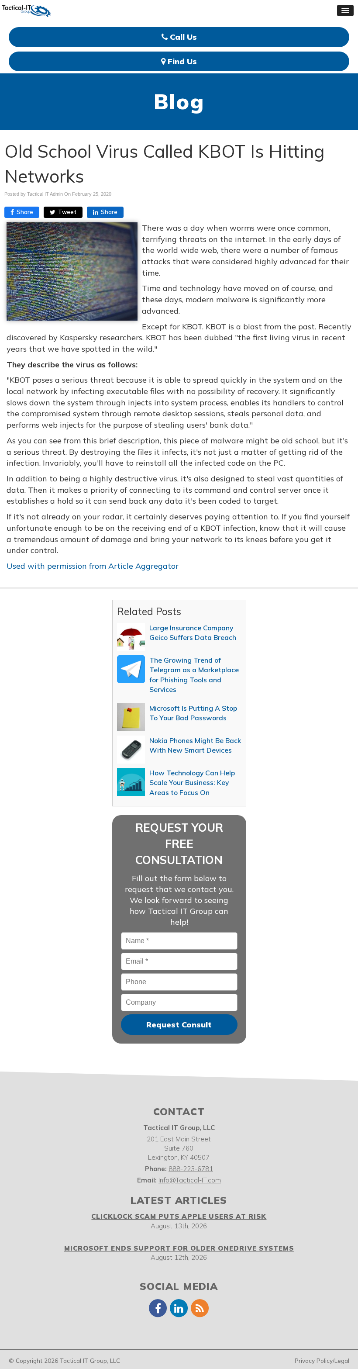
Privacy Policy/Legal (322, 1360)
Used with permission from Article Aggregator (93, 566)
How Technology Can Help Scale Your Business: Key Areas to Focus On (192, 782)
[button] (345, 10)
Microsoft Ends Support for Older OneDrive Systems (179, 1248)
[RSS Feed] (199, 1307)
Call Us (182, 37)
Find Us (181, 61)
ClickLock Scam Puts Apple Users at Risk (178, 1216)
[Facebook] (158, 1307)
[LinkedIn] (179, 1307)
